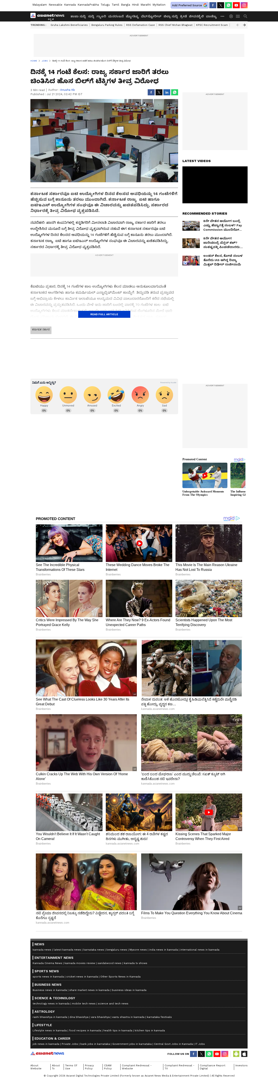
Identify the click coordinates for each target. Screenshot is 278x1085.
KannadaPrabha (88, 4)
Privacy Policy (89, 1067)
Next (244, 25)
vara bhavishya (100, 1017)
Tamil (115, 4)
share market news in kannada (89, 990)
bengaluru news (116, 949)
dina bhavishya (79, 1017)
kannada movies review (80, 963)
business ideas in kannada (129, 990)
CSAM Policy (108, 1067)
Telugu (105, 4)
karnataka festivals (159, 1017)
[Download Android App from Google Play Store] (236, 1054)
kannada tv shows (135, 963)
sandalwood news (109, 963)
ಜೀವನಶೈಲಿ (196, 16)
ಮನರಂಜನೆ (116, 16)
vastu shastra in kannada (128, 1017)
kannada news (42, 949)
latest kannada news (67, 949)
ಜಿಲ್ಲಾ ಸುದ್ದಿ (171, 16)
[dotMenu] (223, 16)
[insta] (244, 5)
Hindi (135, 4)
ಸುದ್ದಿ (91, 16)
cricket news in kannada (82, 976)
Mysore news (138, 949)
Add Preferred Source (187, 5)
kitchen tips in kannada (150, 1030)
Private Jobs (70, 1043)
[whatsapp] (228, 5)
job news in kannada (46, 1043)
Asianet (47, 1053)
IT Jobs (200, 1043)
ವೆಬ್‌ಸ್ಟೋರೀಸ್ (151, 16)
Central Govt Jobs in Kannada (173, 1043)
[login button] (232, 16)
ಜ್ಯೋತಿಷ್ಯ (132, 16)
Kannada (70, 4)
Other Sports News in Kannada (120, 976)
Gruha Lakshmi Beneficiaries (69, 25)
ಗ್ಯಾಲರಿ (101, 16)
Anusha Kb (67, 89)
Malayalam (39, 4)
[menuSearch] (245, 16)
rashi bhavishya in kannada (50, 1017)
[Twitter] (220, 5)
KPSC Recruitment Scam (212, 25)
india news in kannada (163, 949)
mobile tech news (84, 1003)
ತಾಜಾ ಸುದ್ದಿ (78, 16)
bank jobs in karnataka (95, 1043)
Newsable (55, 4)
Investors (241, 1065)
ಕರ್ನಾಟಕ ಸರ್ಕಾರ (41, 329)
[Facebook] (212, 5)
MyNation (158, 4)
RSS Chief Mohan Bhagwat (175, 25)
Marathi (146, 4)
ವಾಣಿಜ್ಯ (211, 16)
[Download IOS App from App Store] (244, 1054)
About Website (35, 1067)
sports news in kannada (48, 976)
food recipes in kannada (85, 1030)
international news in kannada (199, 949)
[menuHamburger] (238, 16)
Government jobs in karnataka (132, 1043)
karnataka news (93, 949)
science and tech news (113, 1003)
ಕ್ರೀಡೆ (183, 16)
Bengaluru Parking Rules (106, 25)
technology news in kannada (51, 1003)
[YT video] (236, 5)
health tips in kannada (117, 1030)
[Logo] (48, 16)
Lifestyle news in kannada (50, 1030)
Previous (238, 25)
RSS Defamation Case (140, 25)
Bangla (125, 4)
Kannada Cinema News (47, 963)
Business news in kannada (50, 990)
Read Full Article (104, 314)
